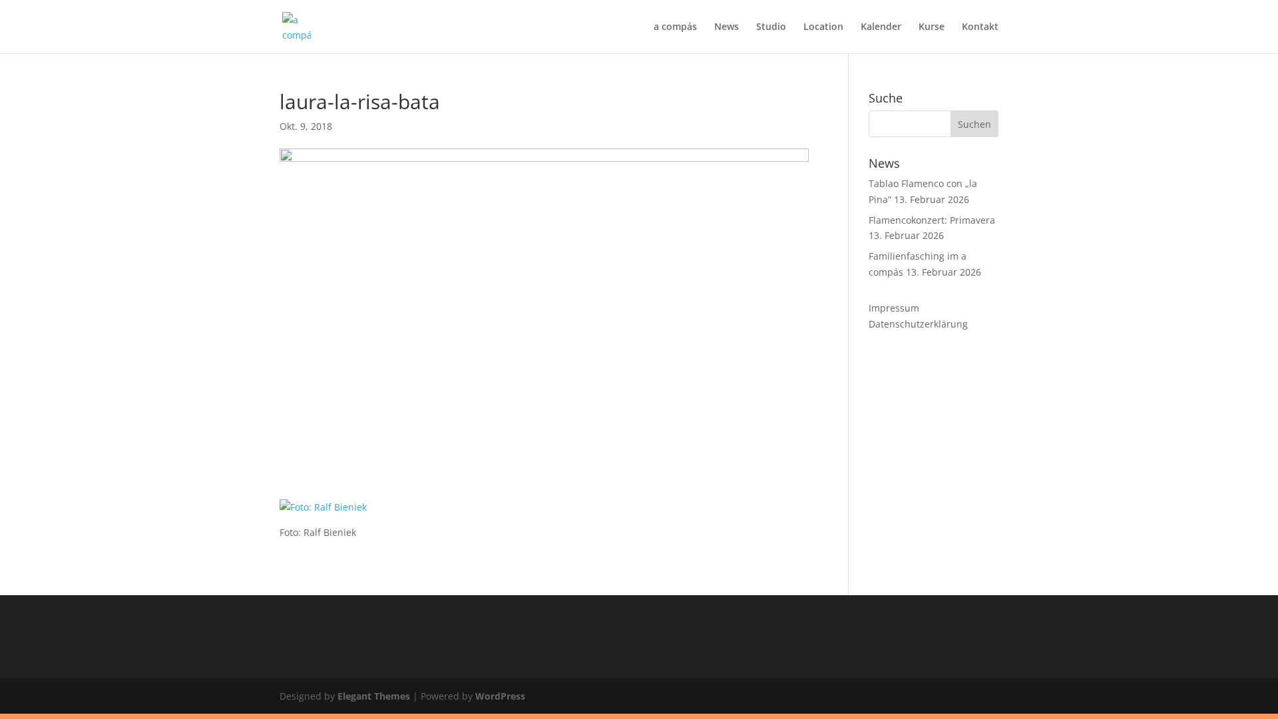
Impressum (894, 308)
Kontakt (980, 27)
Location (823, 27)
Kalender (881, 27)
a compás (675, 27)
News (726, 27)
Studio (771, 27)
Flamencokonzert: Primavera (932, 220)
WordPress (500, 696)
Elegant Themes (373, 696)
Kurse (932, 27)
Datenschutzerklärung (918, 324)
